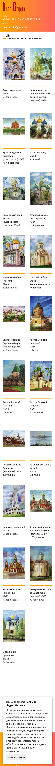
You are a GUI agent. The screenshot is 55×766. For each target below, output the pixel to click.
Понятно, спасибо (16, 757)
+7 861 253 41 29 (12, 19)
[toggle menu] (50, 5)
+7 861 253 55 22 (31, 19)
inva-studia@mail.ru (15, 27)
